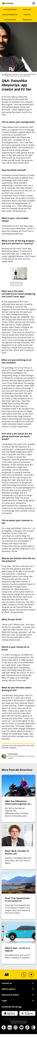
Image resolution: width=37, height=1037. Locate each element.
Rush (28, 147)
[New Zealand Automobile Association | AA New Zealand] (8, 3)
